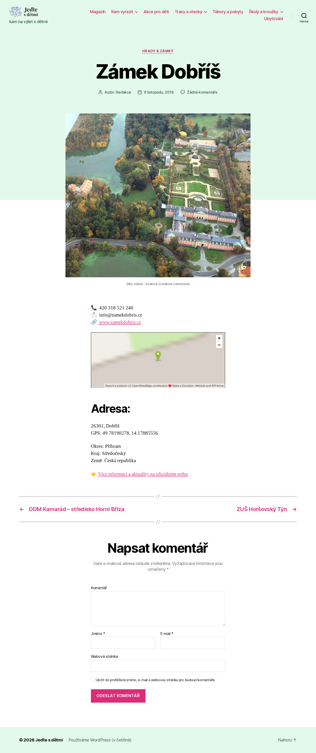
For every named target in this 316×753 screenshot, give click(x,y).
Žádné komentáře (202, 92)
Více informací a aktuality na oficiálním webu (143, 474)
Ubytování (273, 18)
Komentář (99, 588)
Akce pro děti (156, 11)
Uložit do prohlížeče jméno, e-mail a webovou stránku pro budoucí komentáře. (156, 680)
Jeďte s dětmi (49, 740)
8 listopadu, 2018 (158, 92)
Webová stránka (104, 656)
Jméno (98, 634)
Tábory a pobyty (228, 11)
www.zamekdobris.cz (119, 322)
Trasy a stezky (188, 11)
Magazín (97, 11)
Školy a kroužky (263, 11)
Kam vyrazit (122, 11)
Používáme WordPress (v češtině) (99, 740)
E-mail (166, 634)
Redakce (123, 92)
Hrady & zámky (157, 51)
